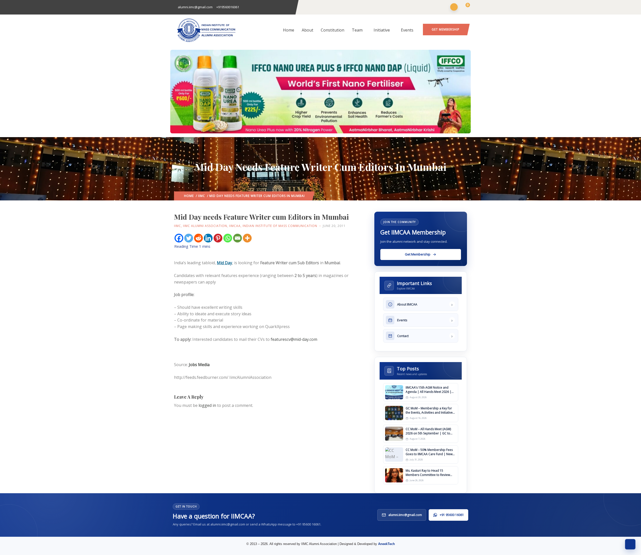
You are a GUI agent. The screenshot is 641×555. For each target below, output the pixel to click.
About (307, 30)
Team (357, 30)
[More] (247, 238)
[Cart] (464, 7)
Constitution (332, 30)
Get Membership (445, 29)
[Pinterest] (218, 238)
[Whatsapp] (227, 238)
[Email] (237, 238)
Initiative (382, 30)
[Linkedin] (208, 238)
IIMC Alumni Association (205, 226)
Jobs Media (199, 364)
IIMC (201, 196)
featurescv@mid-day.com (294, 339)
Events (407, 30)
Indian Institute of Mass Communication (280, 226)
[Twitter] (188, 238)
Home (288, 30)
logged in (207, 405)
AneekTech (386, 544)
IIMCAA (235, 226)
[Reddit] (198, 238)
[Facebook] (179, 238)
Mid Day (224, 262)
